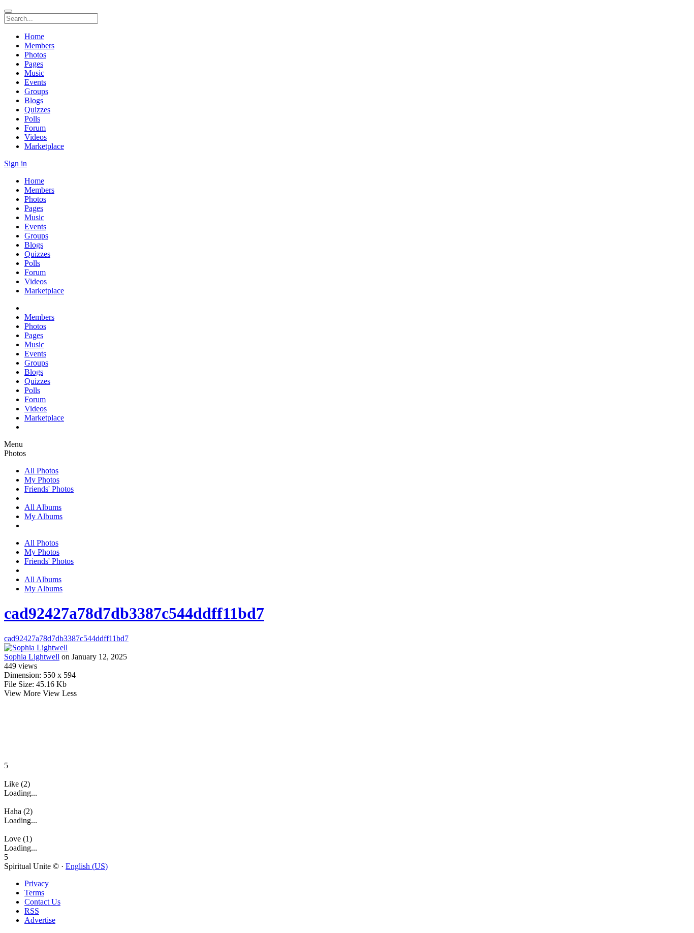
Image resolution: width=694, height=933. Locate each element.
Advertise (39, 920)
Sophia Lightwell (31, 656)
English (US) (87, 866)
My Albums (43, 516)
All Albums (42, 507)
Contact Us (42, 901)
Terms (34, 892)
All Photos (41, 470)
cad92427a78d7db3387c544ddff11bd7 (134, 613)
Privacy (36, 883)
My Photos (41, 479)
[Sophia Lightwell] (347, 647)
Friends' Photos (49, 489)
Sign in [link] (15, 163)
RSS (31, 911)
